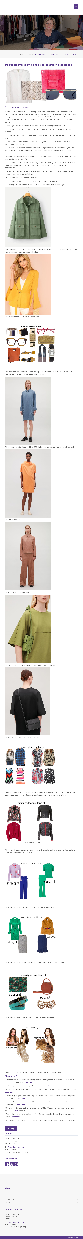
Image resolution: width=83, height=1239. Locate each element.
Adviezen (8, 1196)
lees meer (30, 1082)
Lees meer (52, 1086)
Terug (11, 1128)
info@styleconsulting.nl (15, 1147)
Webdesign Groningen (73, 1237)
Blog (29, 54)
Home (22, 54)
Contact (7, 1202)
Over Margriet (9, 1199)
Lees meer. (15, 1117)
